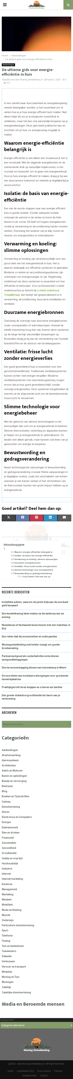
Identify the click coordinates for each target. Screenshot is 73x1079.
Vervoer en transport (14, 966)
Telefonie (7, 935)
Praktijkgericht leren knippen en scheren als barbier (32, 687)
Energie (6, 822)
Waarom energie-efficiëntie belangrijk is (33, 552)
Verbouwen (8, 961)
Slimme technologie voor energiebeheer (33, 570)
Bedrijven (7, 786)
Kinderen (7, 884)
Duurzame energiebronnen (27, 563)
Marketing (7, 894)
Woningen (7, 982)
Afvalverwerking (11, 755)
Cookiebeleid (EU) (25, 1071)
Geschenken (9, 842)
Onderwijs (8, 920)
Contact (44, 1075)
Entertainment (10, 827)
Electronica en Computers (17, 817)
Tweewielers (9, 951)
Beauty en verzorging (14, 781)
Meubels (7, 899)
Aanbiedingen (8, 65)
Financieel (8, 837)
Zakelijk (6, 987)
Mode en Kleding (11, 910)
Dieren (5, 811)
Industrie (7, 868)
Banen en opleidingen (14, 775)
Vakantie (7, 956)
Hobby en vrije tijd (12, 858)
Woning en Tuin (10, 976)
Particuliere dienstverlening (18, 925)
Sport (5, 930)
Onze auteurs (44, 1071)
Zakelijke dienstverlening (16, 992)
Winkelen (7, 971)
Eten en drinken (10, 832)
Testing (6, 940)
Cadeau (6, 801)
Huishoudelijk (10, 863)
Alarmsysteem (10, 760)
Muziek (6, 915)
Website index (29, 1075)
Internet (6, 873)
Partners (58, 1071)
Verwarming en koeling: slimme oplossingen (36, 559)
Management (9, 889)
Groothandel (9, 853)
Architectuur (9, 765)
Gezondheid (9, 848)
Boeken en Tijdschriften (15, 796)
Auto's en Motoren (12, 770)
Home (10, 1071)
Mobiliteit (7, 904)
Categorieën (7, 1019)
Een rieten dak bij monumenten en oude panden (29, 636)
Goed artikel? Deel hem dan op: (37, 577)
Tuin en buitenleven (13, 946)
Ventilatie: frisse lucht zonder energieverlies (35, 566)
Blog (4, 791)
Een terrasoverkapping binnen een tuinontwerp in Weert (34, 667)
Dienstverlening (11, 806)
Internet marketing (12, 878)
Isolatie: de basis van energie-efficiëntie (33, 555)
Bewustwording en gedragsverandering (33, 573)
